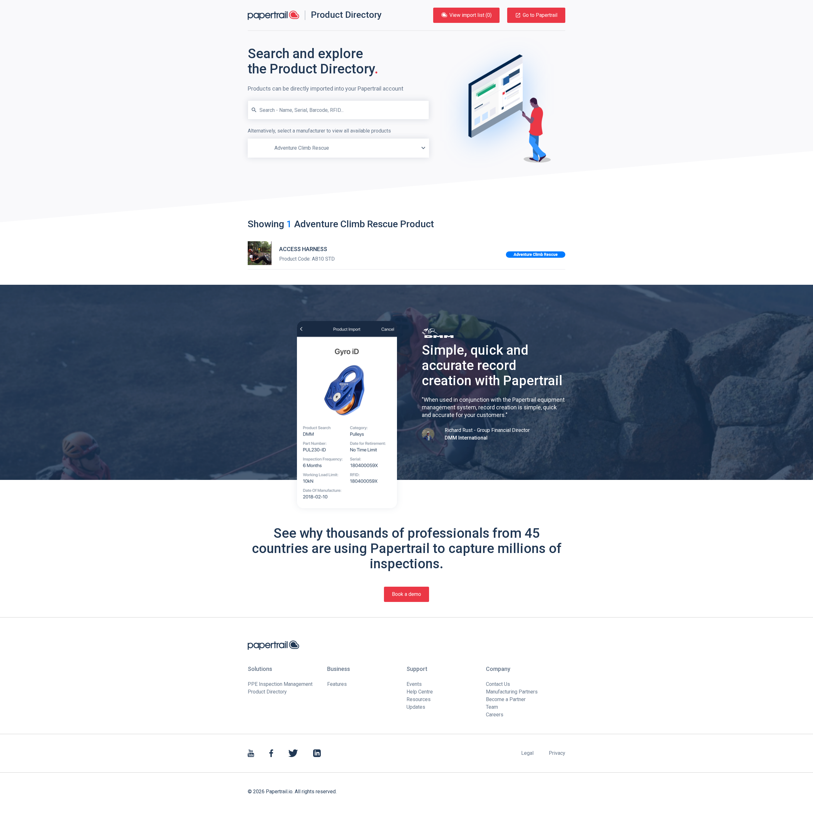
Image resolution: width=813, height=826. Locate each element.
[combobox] (338, 142)
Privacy (557, 753)
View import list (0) (470, 15)
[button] (423, 148)
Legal (527, 753)
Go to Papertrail (540, 15)
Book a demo (406, 594)
